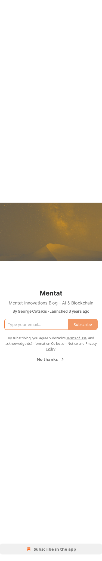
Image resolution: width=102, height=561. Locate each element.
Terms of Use (76, 338)
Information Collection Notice (54, 343)
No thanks (47, 359)
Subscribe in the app (55, 549)
